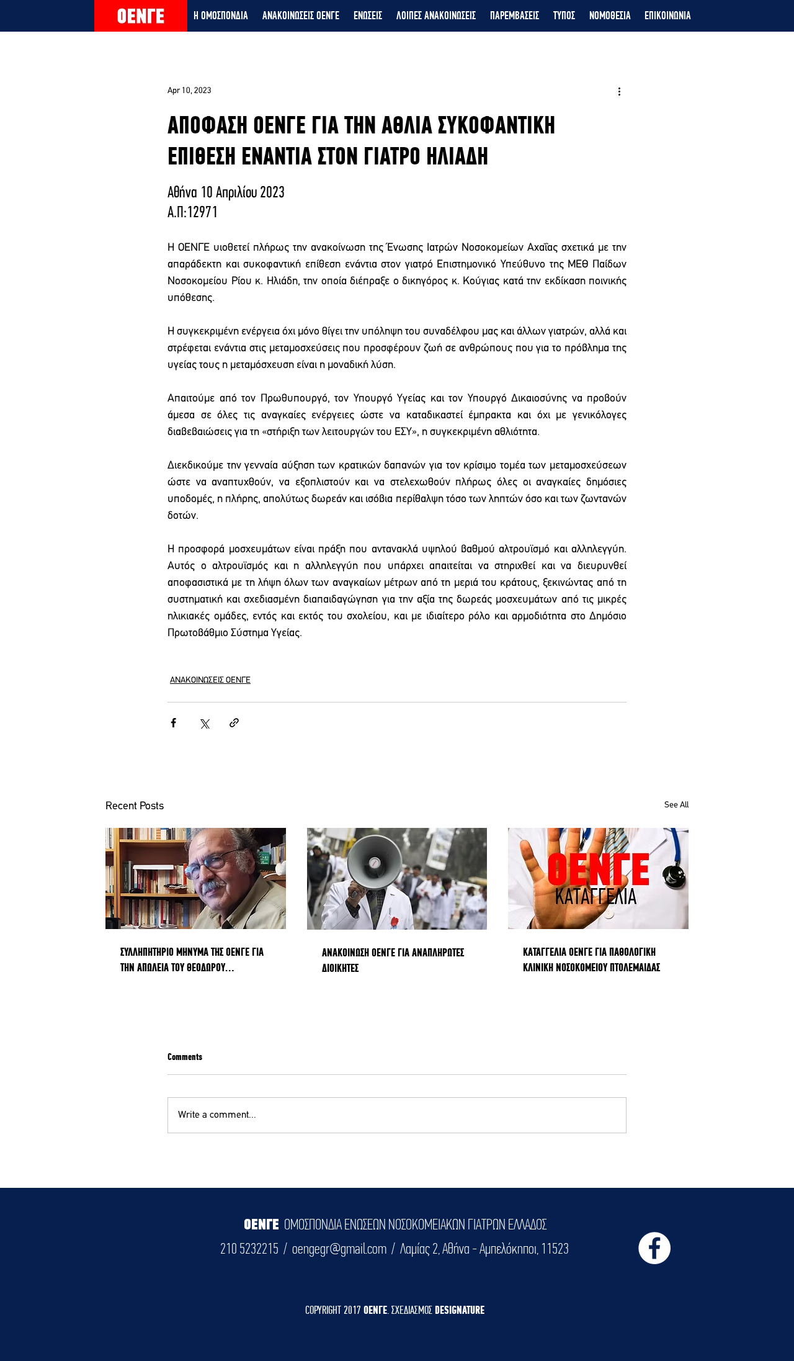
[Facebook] (654, 1248)
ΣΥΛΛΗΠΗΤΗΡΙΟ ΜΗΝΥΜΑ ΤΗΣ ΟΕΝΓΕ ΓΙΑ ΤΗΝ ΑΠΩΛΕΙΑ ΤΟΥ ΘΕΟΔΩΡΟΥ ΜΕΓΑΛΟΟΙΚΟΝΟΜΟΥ (192, 960)
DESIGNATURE (459, 1309)
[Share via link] (234, 723)
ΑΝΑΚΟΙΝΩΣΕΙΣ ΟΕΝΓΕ (210, 680)
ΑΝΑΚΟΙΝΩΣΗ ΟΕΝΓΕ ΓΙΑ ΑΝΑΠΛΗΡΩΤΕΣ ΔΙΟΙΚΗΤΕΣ (393, 960)
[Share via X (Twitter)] (204, 723)
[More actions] (619, 90)
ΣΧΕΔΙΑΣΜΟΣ (413, 1309)
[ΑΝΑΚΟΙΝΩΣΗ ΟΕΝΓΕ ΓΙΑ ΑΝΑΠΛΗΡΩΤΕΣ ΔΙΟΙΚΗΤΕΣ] (397, 879)
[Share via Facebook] (173, 723)
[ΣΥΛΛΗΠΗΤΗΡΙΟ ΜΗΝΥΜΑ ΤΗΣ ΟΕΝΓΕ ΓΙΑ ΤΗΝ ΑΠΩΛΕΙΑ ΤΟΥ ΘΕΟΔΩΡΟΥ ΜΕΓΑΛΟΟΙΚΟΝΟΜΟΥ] (195, 878)
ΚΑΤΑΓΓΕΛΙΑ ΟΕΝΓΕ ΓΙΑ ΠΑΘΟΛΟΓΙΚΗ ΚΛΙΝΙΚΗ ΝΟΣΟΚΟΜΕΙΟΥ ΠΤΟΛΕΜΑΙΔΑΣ (591, 959)
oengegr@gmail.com (339, 1248)
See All (676, 805)
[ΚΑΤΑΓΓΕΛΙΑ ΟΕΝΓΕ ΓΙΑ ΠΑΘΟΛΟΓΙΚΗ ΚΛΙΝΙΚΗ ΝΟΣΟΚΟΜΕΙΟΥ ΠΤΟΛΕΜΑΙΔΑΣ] (598, 878)
